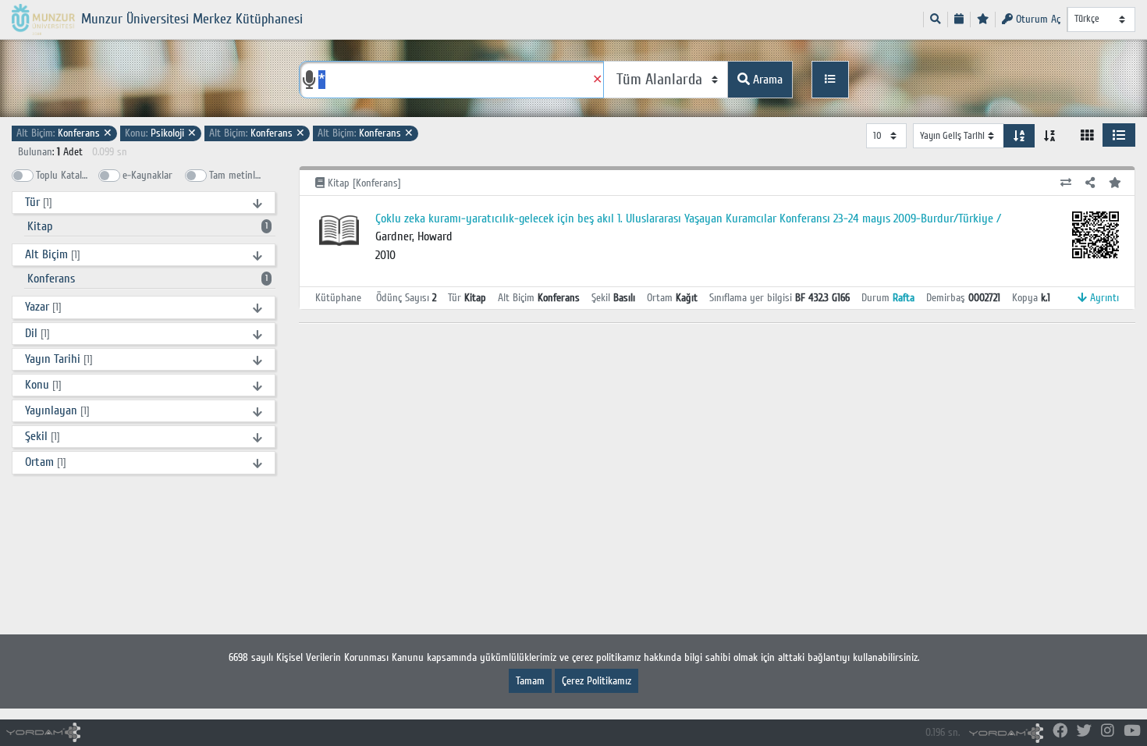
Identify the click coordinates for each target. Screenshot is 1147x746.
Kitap (147, 226)
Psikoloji (161, 133)
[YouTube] (1132, 732)
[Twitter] (1084, 732)
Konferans (64, 133)
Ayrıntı (1103, 297)
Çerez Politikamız (596, 680)
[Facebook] (1060, 732)
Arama (766, 79)
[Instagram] (1107, 732)
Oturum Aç (1036, 19)
